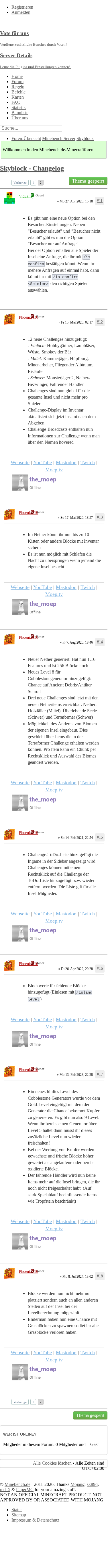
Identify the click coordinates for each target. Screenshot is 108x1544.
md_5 (5, 1489)
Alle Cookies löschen (52, 1463)
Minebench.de (17, 1484)
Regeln (17, 86)
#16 (100, 968)
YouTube (42, 462)
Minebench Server (58, 138)
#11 (100, 201)
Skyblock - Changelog (32, 168)
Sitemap (18, 1514)
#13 (100, 517)
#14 (100, 642)
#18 (100, 1276)
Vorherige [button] (20, 182)
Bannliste (19, 112)
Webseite (20, 462)
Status (16, 1509)
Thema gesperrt (88, 181)
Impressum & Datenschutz (35, 1520)
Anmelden (20, 12)
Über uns (19, 117)
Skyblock (85, 138)
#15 (100, 837)
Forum (17, 81)
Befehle (18, 91)
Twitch (87, 462)
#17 (100, 1074)
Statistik (18, 107)
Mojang (77, 1484)
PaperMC (25, 1489)
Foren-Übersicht (26, 138)
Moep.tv (54, 469)
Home (17, 76)
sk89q (92, 1484)
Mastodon (66, 462)
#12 (100, 322)
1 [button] (33, 182)
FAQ (16, 102)
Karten (17, 97)
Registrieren (22, 7)
